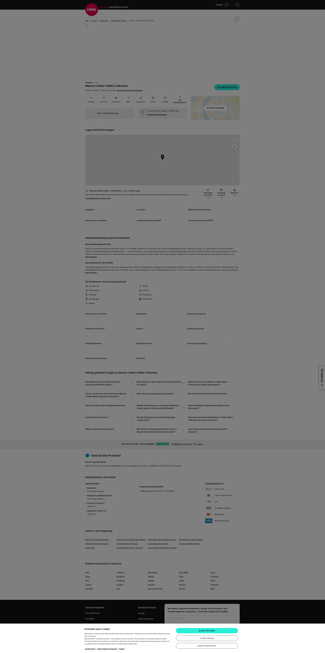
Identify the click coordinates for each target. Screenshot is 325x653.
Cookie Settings (207, 638)
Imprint (121, 649)
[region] (162, 638)
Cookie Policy (90, 649)
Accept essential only (207, 646)
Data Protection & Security (107, 649)
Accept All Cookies (207, 631)
